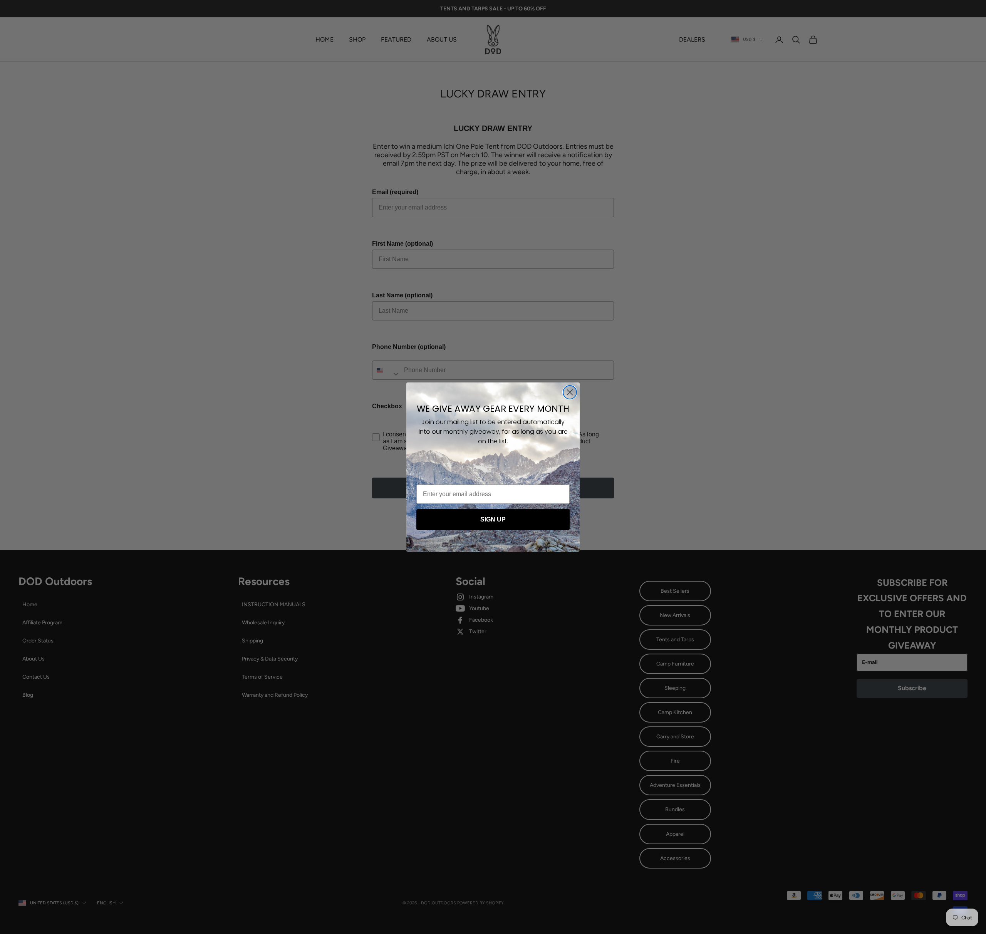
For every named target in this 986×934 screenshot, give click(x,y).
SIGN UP (493, 519)
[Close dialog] (570, 392)
